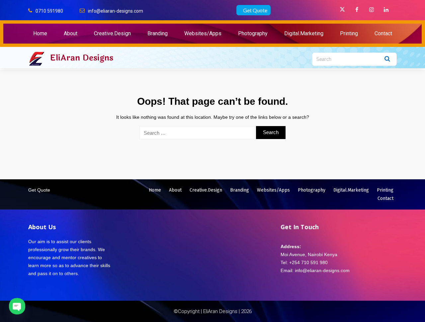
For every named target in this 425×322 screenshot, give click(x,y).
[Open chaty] (17, 306)
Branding (157, 33)
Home (40, 33)
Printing (349, 33)
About (70, 33)
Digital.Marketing (303, 33)
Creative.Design (112, 33)
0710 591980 (49, 11)
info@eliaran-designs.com (115, 11)
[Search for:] (196, 132)
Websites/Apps (202, 33)
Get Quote (255, 10)
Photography (253, 33)
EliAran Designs (81, 58)
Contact (383, 33)
